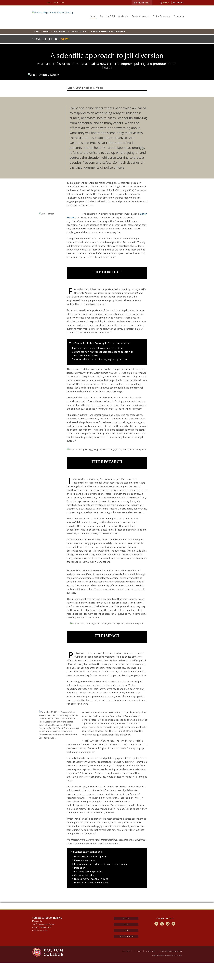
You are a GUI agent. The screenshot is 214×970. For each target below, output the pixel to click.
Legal (139, 951)
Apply (126, 918)
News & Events (60, 31)
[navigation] (136, 12)
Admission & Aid (107, 16)
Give (126, 930)
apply (49, 3)
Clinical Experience (161, 16)
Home (36, 31)
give (62, 3)
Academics (123, 16)
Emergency (150, 951)
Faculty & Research (140, 16)
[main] (107, 503)
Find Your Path (126, 936)
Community (179, 16)
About (93, 16)
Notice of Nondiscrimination (171, 951)
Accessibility (126, 951)
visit (56, 3)
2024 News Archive (78, 31)
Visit (126, 924)
